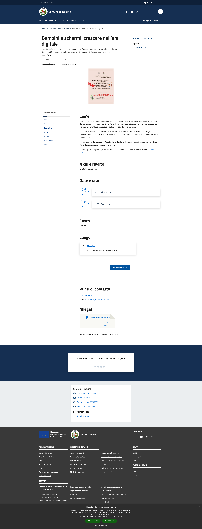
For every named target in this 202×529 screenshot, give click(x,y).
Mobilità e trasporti (77, 472)
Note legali (105, 502)
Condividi (136, 38)
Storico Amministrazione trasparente (114, 494)
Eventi (66, 28)
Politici (41, 468)
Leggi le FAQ (74, 494)
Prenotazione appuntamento (80, 487)
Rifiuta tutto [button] (109, 521)
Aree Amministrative (46, 457)
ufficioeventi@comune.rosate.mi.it (97, 299)
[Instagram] (136, 11)
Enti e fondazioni (45, 464)
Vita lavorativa (75, 460)
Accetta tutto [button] (93, 521)
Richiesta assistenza (77, 498)
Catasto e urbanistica (77, 468)
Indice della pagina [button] (50, 113)
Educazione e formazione (110, 453)
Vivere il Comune (55, 28)
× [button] (199, 506)
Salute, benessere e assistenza (112, 468)
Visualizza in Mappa (120, 267)
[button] (101, 525)
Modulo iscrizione (86, 295)
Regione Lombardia (46, 2)
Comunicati (137, 457)
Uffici (41, 460)
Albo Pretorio (106, 490)
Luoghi (135, 471)
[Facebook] (126, 11)
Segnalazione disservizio (79, 490)
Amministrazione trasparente (111, 487)
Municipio (91, 246)
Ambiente (104, 464)
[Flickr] (142, 11)
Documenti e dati (45, 475)
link (121, 516)
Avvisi (135, 460)
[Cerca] (160, 11)
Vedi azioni (147, 38)
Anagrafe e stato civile (78, 453)
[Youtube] (131, 11)
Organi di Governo (45, 453)
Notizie (135, 453)
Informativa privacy (108, 498)
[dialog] (101, 516)
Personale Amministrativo (48, 472)
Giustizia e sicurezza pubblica (111, 456)
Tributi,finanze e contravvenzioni (113, 460)
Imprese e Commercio (78, 464)
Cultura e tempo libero (78, 457)
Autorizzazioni (106, 472)
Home (44, 28)
